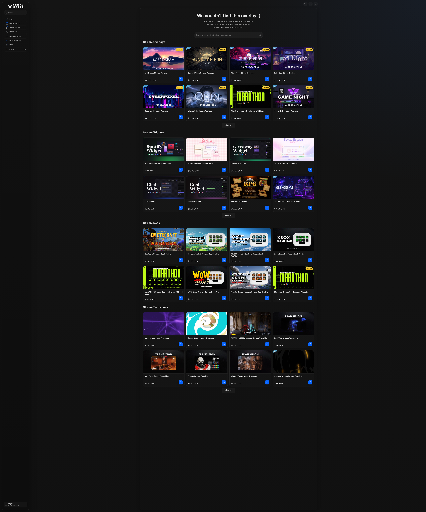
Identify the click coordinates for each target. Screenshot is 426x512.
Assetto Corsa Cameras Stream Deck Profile (249, 292)
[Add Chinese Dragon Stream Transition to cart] (310, 382)
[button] (305, 4)
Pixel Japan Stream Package (243, 73)
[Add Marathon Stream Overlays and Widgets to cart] (267, 117)
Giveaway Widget (238, 163)
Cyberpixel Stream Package (156, 111)
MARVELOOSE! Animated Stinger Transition (249, 338)
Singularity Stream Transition (157, 338)
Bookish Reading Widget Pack (200, 163)
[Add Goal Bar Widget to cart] (224, 208)
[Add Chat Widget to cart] (181, 208)
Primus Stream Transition (198, 376)
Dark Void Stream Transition (286, 338)
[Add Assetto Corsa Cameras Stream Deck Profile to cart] (267, 298)
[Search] (260, 35)
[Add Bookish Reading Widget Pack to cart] (224, 170)
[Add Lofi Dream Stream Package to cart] (181, 79)
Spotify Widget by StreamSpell (158, 163)
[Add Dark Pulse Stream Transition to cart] (181, 382)
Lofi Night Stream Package (285, 73)
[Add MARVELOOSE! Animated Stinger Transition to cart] (267, 344)
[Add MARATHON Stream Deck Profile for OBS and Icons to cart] (181, 298)
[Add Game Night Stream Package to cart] (310, 117)
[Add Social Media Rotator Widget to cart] (310, 170)
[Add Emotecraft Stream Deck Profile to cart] (181, 260)
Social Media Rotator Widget (286, 163)
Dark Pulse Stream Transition (157, 376)
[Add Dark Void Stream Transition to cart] (310, 344)
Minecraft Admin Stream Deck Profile (203, 254)
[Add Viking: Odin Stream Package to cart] (224, 117)
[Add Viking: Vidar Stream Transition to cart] (267, 382)
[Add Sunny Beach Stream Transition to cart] (224, 344)
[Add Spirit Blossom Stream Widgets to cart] (310, 208)
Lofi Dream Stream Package (156, 73)
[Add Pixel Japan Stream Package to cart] (267, 79)
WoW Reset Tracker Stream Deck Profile (205, 292)
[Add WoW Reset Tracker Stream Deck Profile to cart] (224, 298)
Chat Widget (150, 201)
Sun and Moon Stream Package (201, 73)
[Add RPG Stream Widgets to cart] (267, 208)
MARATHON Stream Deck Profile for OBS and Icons (164, 293)
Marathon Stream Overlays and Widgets (248, 111)
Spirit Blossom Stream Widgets (287, 201)
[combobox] (228, 35)
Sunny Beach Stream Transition (201, 338)
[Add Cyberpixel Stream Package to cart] (181, 117)
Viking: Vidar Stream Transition (244, 376)
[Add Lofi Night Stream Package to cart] (310, 79)
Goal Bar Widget (194, 201)
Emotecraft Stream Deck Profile (158, 254)
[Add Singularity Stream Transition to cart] (181, 344)
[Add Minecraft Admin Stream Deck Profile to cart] (224, 260)
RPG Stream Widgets (239, 201)
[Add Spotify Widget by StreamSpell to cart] (181, 170)
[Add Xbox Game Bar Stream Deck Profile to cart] (310, 260)
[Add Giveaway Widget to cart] (267, 170)
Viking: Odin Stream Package (200, 111)
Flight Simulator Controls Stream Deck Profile (247, 255)
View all (228, 125)
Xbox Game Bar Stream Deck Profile (289, 254)
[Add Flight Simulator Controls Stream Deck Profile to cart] (267, 260)
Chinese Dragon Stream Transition (288, 376)
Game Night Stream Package (286, 111)
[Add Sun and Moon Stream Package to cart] (224, 79)
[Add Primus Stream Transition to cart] (224, 382)
